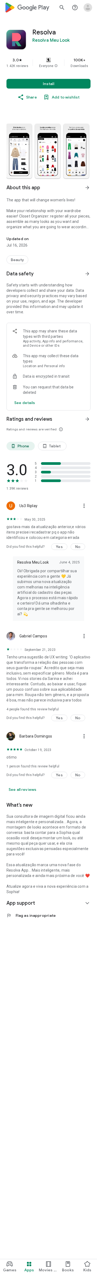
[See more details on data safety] (24, 402)
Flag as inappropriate (31, 915)
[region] (48, 63)
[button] (56, 66)
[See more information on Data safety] (87, 273)
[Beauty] (17, 260)
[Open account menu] (87, 7)
